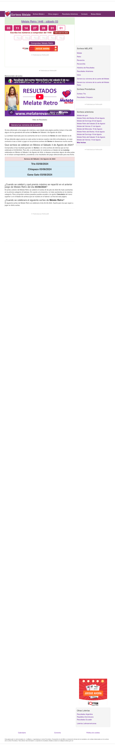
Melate (79, 53)
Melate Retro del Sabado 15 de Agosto (91, 137)
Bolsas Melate (96, 14)
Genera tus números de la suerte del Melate (93, 78)
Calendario (22, 732)
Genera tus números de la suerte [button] (26, 124)
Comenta (57, 732)
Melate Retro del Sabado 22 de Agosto (91, 123)
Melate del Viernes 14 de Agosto (89, 139)
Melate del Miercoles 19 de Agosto (89, 129)
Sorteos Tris (81, 93)
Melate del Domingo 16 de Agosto (89, 134)
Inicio (79, 75)
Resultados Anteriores (70, 14)
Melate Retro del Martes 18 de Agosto (91, 131)
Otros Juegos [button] (53, 14)
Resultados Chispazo (85, 97)
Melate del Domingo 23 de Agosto (89, 121)
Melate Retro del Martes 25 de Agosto (91, 118)
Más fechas (81, 142)
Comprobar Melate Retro (42, 43)
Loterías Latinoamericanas (86, 723)
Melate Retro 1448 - (39, 21)
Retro (79, 56)
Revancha (80, 60)
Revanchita (81, 64)
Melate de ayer (82, 115)
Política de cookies (93, 732)
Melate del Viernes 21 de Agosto (89, 126)
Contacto (84, 14)
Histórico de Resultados (85, 67)
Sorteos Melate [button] (38, 14)
